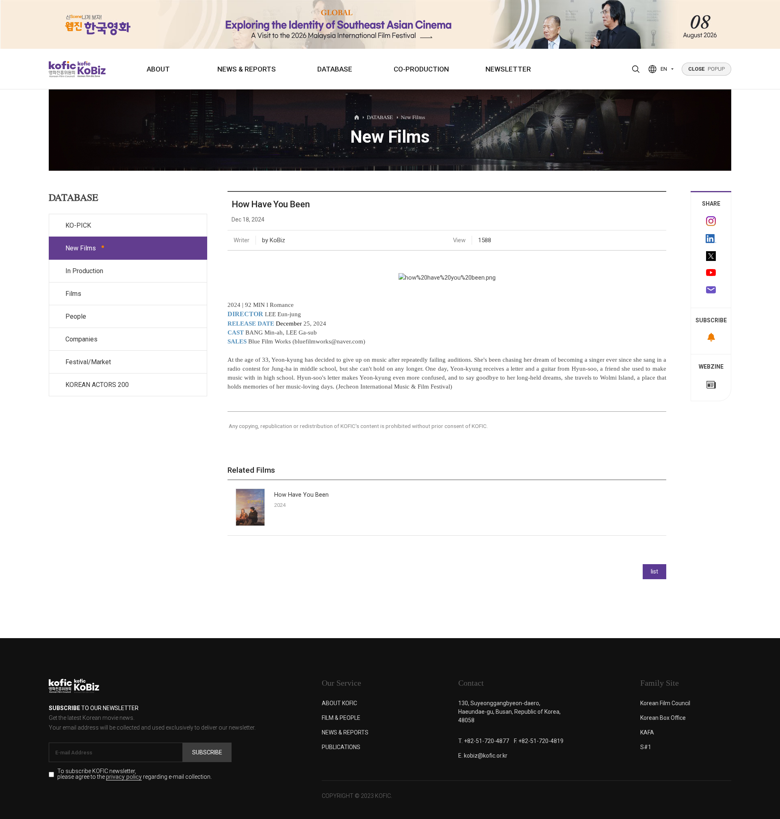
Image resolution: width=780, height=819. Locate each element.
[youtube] (711, 273)
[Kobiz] (91, 69)
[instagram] (711, 221)
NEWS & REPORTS (246, 69)
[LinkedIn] (711, 238)
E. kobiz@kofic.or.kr (482, 755)
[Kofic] (62, 69)
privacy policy (124, 777)
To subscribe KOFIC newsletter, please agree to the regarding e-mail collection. (134, 774)
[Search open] (635, 69)
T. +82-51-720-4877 (483, 741)
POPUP (706, 69)
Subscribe (207, 752)
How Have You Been (301, 494)
